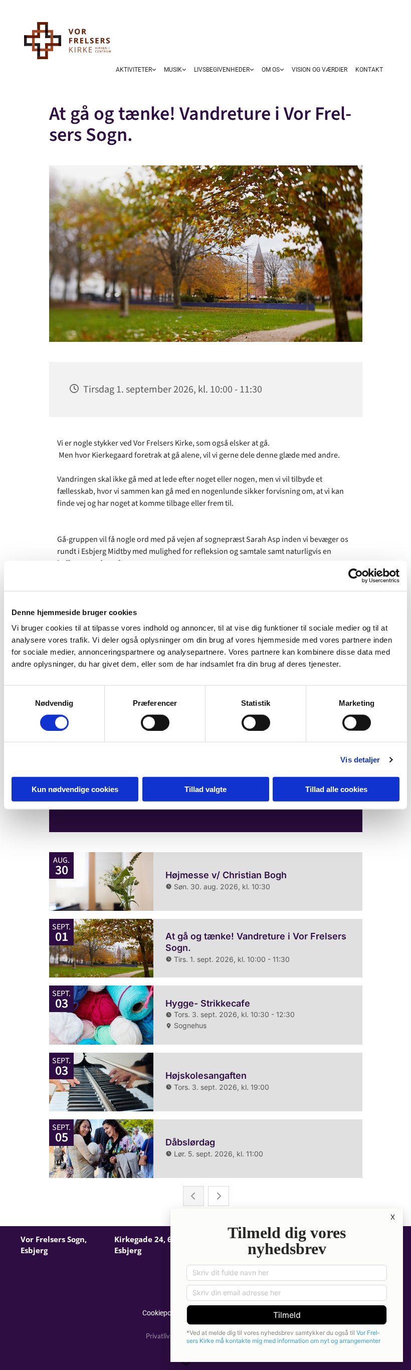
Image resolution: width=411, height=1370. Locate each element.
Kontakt (369, 69)
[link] (136, 70)
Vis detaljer (360, 759)
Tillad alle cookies (336, 789)
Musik (173, 69)
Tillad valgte (205, 789)
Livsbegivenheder (222, 69)
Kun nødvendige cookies (75, 789)
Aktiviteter (134, 69)
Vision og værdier (319, 69)
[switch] (155, 722)
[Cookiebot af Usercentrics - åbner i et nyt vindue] (355, 575)
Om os (271, 69)
